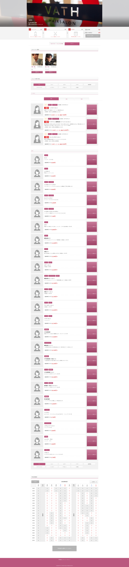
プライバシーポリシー (66, 559)
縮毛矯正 (89, 84)
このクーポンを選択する (91, 109)
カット (52, 84)
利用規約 (60, 559)
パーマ (77, 84)
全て (39, 84)
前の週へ (35, 481)
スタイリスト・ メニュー (57, 43)
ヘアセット (64, 87)
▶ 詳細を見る (40, 66)
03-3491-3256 (33, 22)
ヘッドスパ (52, 87)
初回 (66, 99)
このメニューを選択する (91, 159)
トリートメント (39, 87)
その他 (77, 87)
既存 (82, 99)
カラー (64, 84)
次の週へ (93, 481)
